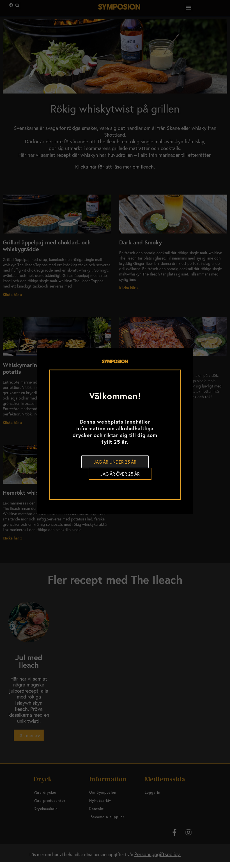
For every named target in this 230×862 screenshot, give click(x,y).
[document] (115, 431)
